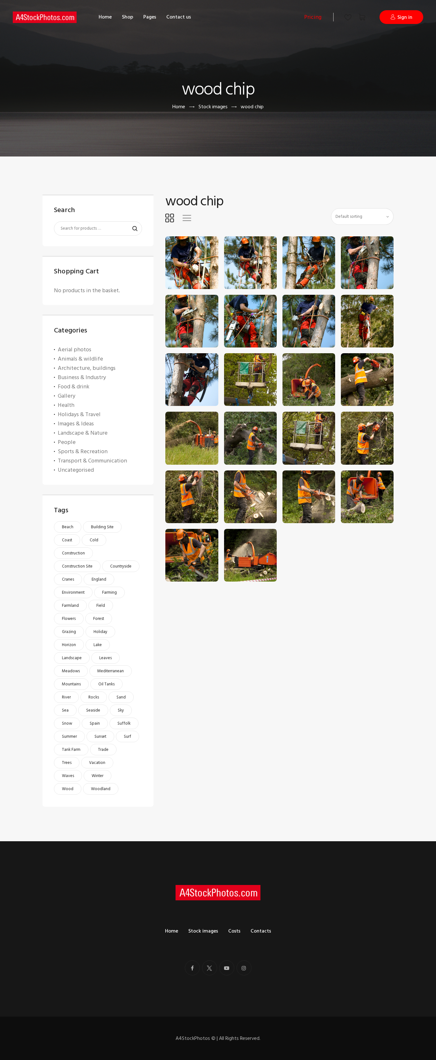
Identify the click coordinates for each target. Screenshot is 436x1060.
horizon (69, 644)
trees (66, 762)
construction (73, 553)
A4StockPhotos (195, 1038)
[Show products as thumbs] (169, 218)
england (99, 579)
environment (73, 592)
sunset (100, 736)
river (66, 697)
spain (95, 723)
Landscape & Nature (83, 433)
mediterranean (110, 671)
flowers (69, 618)
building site (102, 526)
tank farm (71, 749)
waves (68, 775)
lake (98, 644)
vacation (97, 762)
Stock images (213, 107)
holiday (100, 631)
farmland (70, 605)
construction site (77, 566)
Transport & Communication (92, 460)
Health (66, 405)
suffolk (124, 723)
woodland (100, 788)
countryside (121, 566)
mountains (71, 684)
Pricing (312, 17)
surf (127, 736)
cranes (68, 579)
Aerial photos (74, 349)
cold (94, 540)
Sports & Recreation (83, 451)
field (100, 605)
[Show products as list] (187, 218)
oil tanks (106, 684)
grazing (69, 631)
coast (67, 540)
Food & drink (73, 386)
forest (98, 618)
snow (67, 723)
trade (103, 749)
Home (178, 107)
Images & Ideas (76, 423)
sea (65, 710)
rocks (93, 697)
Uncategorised (76, 470)
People (67, 442)
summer (69, 736)
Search (132, 228)
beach (67, 526)
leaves (105, 657)
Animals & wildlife (80, 358)
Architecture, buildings (87, 368)
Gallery (66, 395)
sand (121, 697)
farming (109, 592)
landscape (72, 657)
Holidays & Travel (79, 414)
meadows (71, 671)
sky (121, 710)
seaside (93, 710)
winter (97, 775)
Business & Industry (82, 377)
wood (67, 788)
